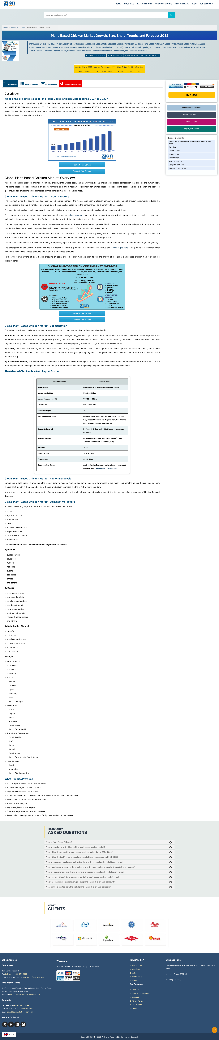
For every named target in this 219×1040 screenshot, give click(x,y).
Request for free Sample (109, 36)
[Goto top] (214, 1030)
